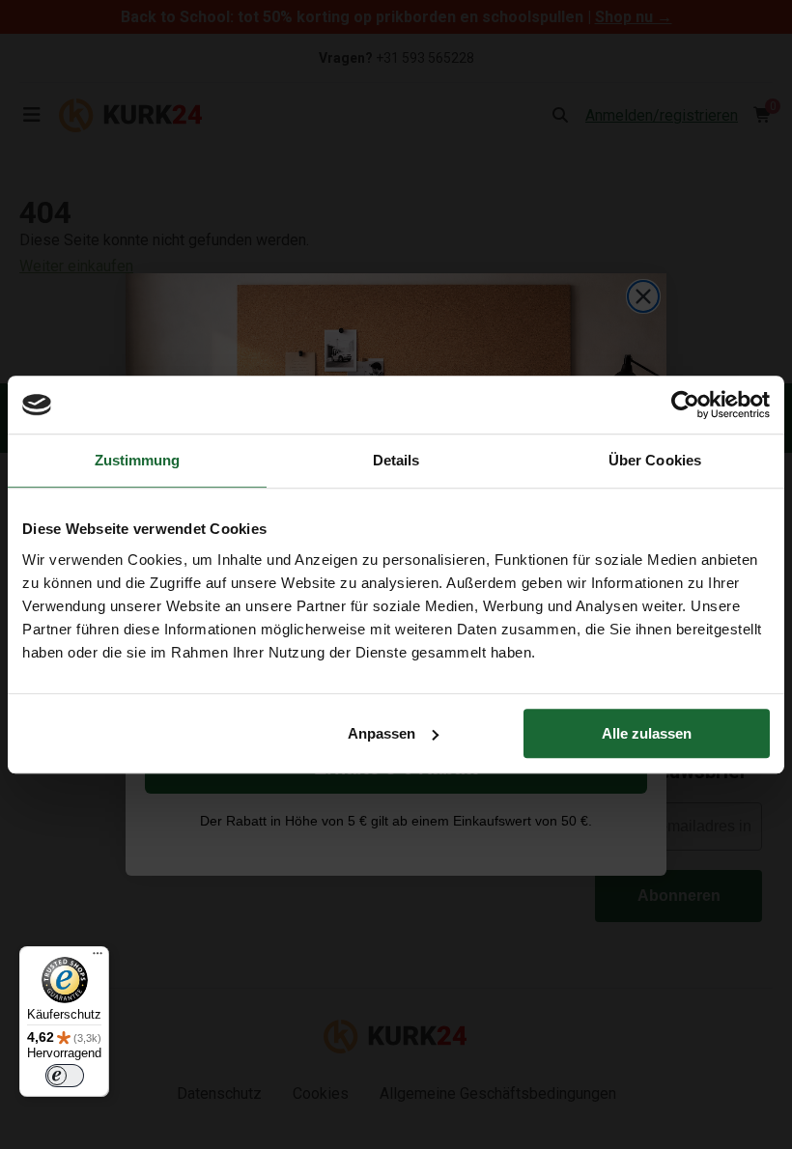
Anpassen (381, 733)
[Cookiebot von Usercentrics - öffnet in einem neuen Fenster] (685, 404)
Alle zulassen (647, 733)
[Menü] (97, 957)
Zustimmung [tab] (138, 460)
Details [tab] (396, 460)
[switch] (64, 1075)
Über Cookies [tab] (654, 460)
